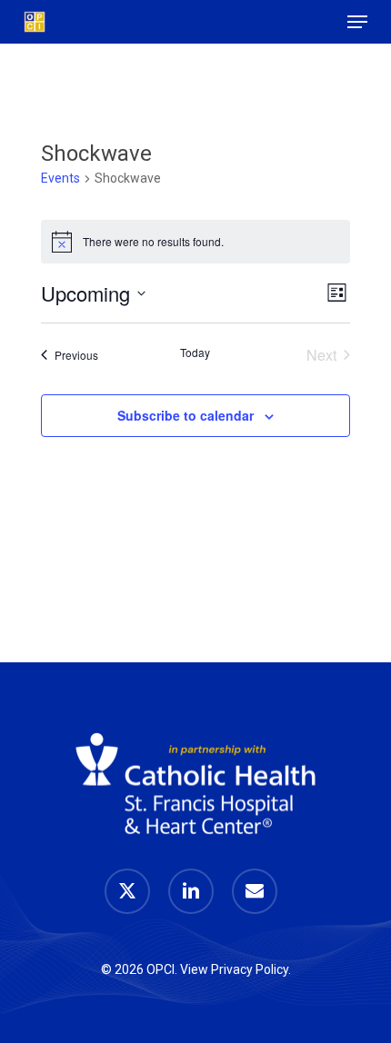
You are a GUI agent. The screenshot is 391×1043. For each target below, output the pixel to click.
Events (60, 178)
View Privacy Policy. (235, 969)
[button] (357, 22)
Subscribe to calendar (185, 415)
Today (195, 352)
